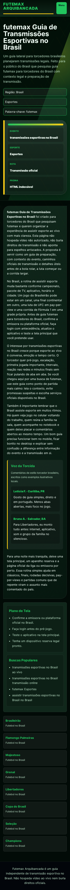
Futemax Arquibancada (20, 6)
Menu (62, 5)
